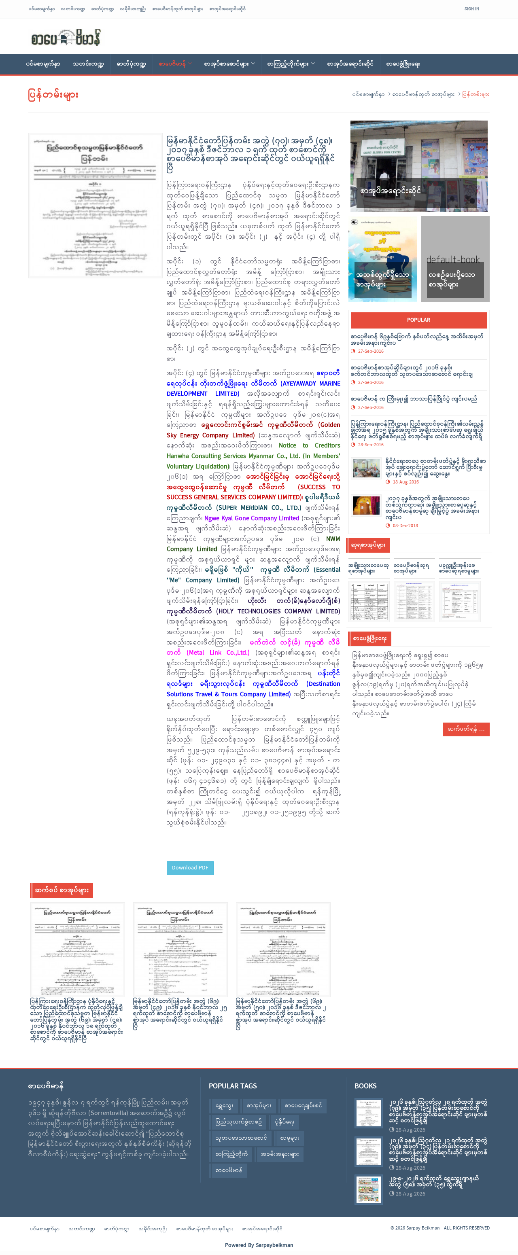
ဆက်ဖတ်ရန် (463, 729)
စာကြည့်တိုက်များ (288, 64)
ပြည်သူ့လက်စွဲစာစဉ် (239, 1122)
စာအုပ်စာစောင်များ (226, 64)
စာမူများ (290, 1138)
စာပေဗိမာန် (172, 64)
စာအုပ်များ (259, 1106)
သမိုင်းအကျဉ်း (133, 9)
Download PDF (190, 868)
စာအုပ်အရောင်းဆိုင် (228, 9)
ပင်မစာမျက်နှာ (42, 9)
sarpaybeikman (66, 37)
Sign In (472, 9)
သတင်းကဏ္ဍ (73, 9)
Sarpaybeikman (274, 1245)
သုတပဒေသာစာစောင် (241, 1138)
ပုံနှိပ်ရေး (285, 1122)
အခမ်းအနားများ (280, 1154)
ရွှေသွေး (225, 1106)
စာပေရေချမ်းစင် (304, 1106)
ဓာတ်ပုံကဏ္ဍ (102, 9)
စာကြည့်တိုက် (232, 1154)
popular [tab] (418, 320)
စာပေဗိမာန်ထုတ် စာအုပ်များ (178, 9)
